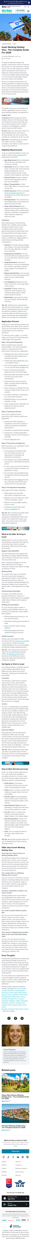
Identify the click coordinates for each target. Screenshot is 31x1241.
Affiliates (4, 1172)
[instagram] (4, 1157)
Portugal (11, 999)
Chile (21, 995)
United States (21, 988)
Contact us (19, 1165)
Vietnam (12, 1003)
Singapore (5, 1001)
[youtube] (18, 1157)
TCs (22, 3)
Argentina (15, 995)
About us (18, 1161)
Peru (16, 999)
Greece (20, 999)
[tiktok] (8, 1157)
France (11, 993)
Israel (14, 44)
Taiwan (18, 1001)
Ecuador (15, 1005)
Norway (4, 995)
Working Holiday (6, 44)
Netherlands (16, 997)
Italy (20, 993)
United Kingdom (19, 991)
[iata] (19, 1183)
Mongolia (24, 1001)
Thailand (18, 1003)
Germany (5, 993)
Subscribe (15, 1151)
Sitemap (18, 1175)
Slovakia (4, 999)
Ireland (24, 993)
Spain (16, 993)
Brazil (20, 1005)
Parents (4, 1161)
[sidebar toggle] (28, 11)
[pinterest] (23, 1157)
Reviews (4, 1175)
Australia (10, 991)
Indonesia (5, 1003)
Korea (9, 995)
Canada (4, 991)
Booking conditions (21, 1168)
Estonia (8, 997)
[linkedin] (27, 1157)
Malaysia (12, 1001)
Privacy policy (20, 1172)
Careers (4, 1168)
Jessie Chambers (9, 56)
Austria (22, 997)
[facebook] (13, 1157)
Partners (4, 1165)
